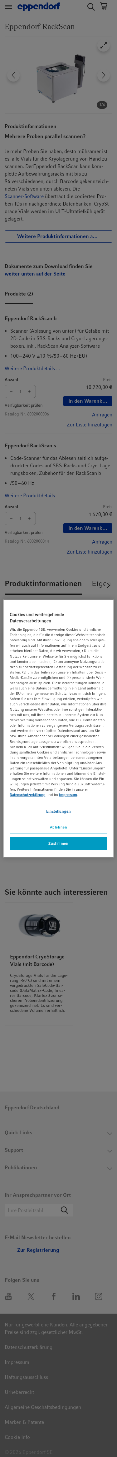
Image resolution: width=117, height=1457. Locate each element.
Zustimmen (58, 843)
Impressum (68, 795)
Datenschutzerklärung (28, 795)
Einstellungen (58, 811)
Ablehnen (58, 827)
